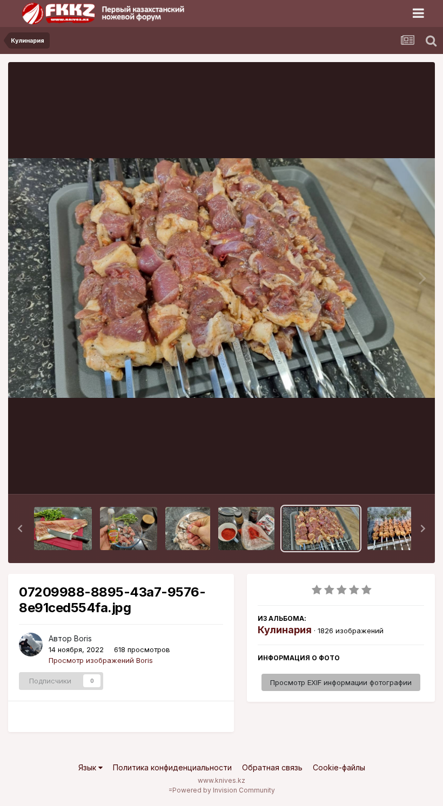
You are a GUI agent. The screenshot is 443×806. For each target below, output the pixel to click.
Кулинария (285, 629)
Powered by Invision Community (223, 790)
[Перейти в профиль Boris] (31, 644)
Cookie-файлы (339, 767)
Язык (88, 767)
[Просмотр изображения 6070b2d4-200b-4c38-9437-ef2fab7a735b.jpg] (129, 528)
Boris (83, 638)
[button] (20, 528)
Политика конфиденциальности (172, 767)
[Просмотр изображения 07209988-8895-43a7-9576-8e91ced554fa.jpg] (321, 528)
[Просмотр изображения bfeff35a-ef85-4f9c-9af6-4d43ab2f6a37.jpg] (63, 528)
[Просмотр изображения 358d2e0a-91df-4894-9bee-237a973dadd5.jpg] (187, 528)
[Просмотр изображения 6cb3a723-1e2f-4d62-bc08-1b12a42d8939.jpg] (246, 528)
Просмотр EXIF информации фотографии (341, 682)
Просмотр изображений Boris (101, 660)
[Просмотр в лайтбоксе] (221, 278)
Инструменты (388, 474)
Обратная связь (272, 767)
